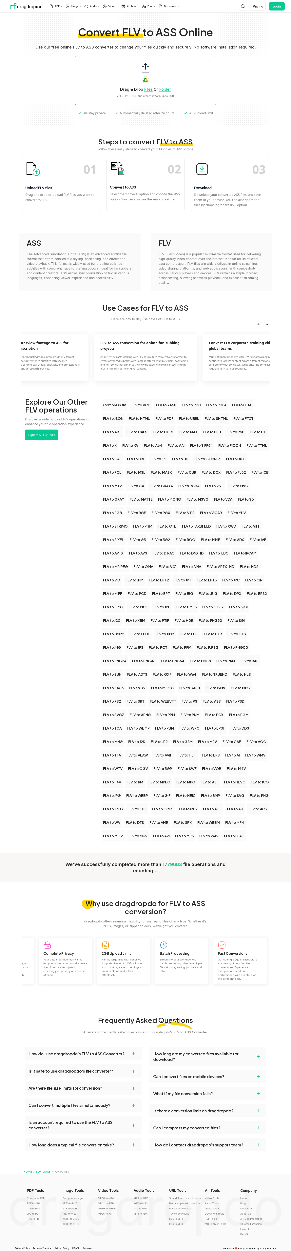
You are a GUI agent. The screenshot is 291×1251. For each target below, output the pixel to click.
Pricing (258, 6)
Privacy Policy (22, 1248)
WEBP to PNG (70, 1223)
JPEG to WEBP (71, 1208)
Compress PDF (36, 1198)
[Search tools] (243, 6)
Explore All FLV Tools (41, 435)
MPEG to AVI (105, 1213)
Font (150, 6)
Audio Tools (212, 1203)
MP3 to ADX (140, 1213)
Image (75, 6)
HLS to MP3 (176, 1223)
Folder (165, 89)
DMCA (75, 1248)
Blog (243, 1203)
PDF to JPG (33, 1203)
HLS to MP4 (176, 1218)
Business (87, 1248)
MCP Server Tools (215, 1223)
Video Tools (212, 1198)
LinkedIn (245, 1229)
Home (243, 1198)
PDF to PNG (33, 1208)
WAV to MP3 (141, 1203)
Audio (93, 6)
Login (277, 6)
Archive (131, 6)
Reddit (244, 1234)
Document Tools (214, 1213)
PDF (57, 6)
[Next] (267, 324)
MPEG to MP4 (106, 1198)
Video (111, 6)
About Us (245, 1213)
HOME (28, 1171)
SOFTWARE (43, 1171)
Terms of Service (42, 1248)
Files (148, 89)
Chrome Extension (251, 1223)
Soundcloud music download (186, 1198)
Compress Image (73, 1198)
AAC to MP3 (140, 1208)
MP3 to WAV (141, 1198)
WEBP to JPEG (71, 1218)
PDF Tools (211, 1218)
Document (170, 6)
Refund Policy (61, 1248)
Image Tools (212, 1208)
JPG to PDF (33, 1213)
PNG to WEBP (70, 1213)
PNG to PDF (33, 1218)
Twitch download (179, 1213)
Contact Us (246, 1208)
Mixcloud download (180, 1208)
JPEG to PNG (70, 1203)
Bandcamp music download (185, 1203)
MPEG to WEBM (107, 1208)
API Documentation (251, 1218)
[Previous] (259, 324)
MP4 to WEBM (106, 1203)
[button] (83, 1053)
